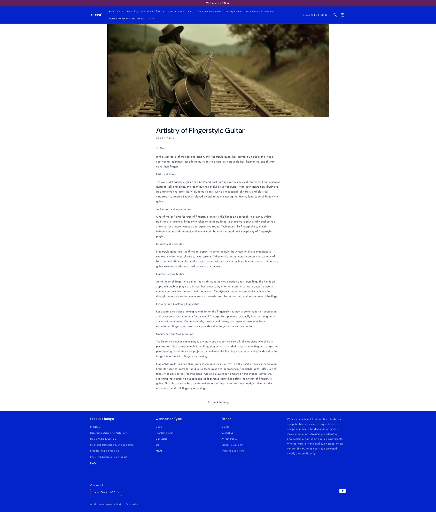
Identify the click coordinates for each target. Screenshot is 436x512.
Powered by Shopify (114, 504)
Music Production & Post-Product (108, 456)
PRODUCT (96, 426)
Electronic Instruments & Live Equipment (112, 444)
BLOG (93, 462)
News (159, 450)
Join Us (225, 426)
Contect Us (227, 432)
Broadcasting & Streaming (104, 450)
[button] (116, 11)
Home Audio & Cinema (103, 438)
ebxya (101, 504)
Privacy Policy (229, 438)
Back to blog (220, 402)
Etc (157, 444)
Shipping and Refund (233, 450)
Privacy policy (132, 504)
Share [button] (163, 148)
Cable (159, 426)
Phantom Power (164, 432)
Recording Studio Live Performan (108, 432)
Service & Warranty (232, 444)
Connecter (161, 438)
